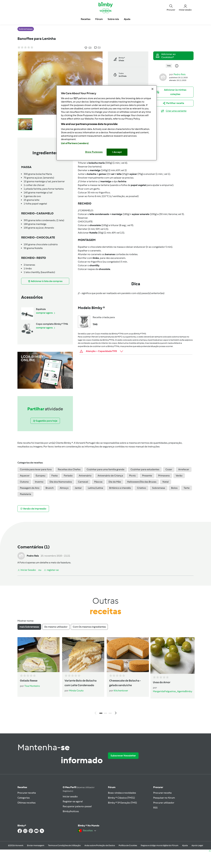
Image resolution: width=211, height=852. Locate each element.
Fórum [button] (99, 19)
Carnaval (83, 481)
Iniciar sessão (70, 796)
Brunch (50, 487)
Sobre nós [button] (113, 19)
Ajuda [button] (127, 19)
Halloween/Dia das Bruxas (141, 481)
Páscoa (98, 481)
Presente (147, 475)
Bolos (174, 487)
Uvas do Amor (161, 682)
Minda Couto (76, 690)
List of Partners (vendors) (75, 143)
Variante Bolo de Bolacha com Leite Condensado (81, 683)
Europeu (40, 475)
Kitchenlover (121, 690)
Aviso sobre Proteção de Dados (99, 845)
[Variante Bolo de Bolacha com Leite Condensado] (83, 654)
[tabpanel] (105, 676)
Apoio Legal (197, 845)
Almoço (64, 487)
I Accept (117, 152)
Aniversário (85, 475)
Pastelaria (25, 494)
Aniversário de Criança (110, 475)
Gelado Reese (28, 680)
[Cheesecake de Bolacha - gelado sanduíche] (128, 654)
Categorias (23, 797)
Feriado (68, 475)
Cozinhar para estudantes (145, 469)
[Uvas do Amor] (172, 655)
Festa (54, 475)
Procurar (158, 787)
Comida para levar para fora (36, 469)
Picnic (132, 475)
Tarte (187, 487)
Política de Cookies (128, 845)
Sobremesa (158, 487)
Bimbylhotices (71, 811)
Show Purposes (94, 152)
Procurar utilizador (163, 802)
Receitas (22, 787)
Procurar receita (26, 792)
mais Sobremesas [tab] (29, 626)
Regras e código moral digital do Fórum (159, 845)
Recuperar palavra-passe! (77, 806)
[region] (106, 122)
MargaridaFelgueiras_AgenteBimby (172, 691)
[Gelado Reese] (38, 654)
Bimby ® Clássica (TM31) (121, 797)
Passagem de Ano (29, 487)
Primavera (164, 475)
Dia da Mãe (115, 481)
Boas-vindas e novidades (122, 792)
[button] (171, 7)
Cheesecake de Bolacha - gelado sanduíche (125, 683)
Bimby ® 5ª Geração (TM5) (122, 802)
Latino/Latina (95, 487)
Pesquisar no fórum (164, 797)
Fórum (111, 787)
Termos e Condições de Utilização (64, 845)
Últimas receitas (26, 802)
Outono (24, 481)
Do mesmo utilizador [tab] (56, 626)
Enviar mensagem (35, 845)
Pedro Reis (180, 74)
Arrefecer (183, 469)
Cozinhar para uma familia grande (105, 469)
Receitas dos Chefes (69, 469)
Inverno (39, 481)
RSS (155, 807)
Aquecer (25, 475)
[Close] (152, 89)
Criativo (141, 487)
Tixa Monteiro (32, 685)
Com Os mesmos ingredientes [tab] (89, 626)
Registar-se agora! (73, 801)
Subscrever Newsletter (123, 755)
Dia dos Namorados (61, 481)
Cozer (168, 469)
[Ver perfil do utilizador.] (163, 77)
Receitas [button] (85, 19)
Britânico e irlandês (120, 487)
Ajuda (185, 845)
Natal (165, 481)
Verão (179, 475)
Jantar (78, 487)
